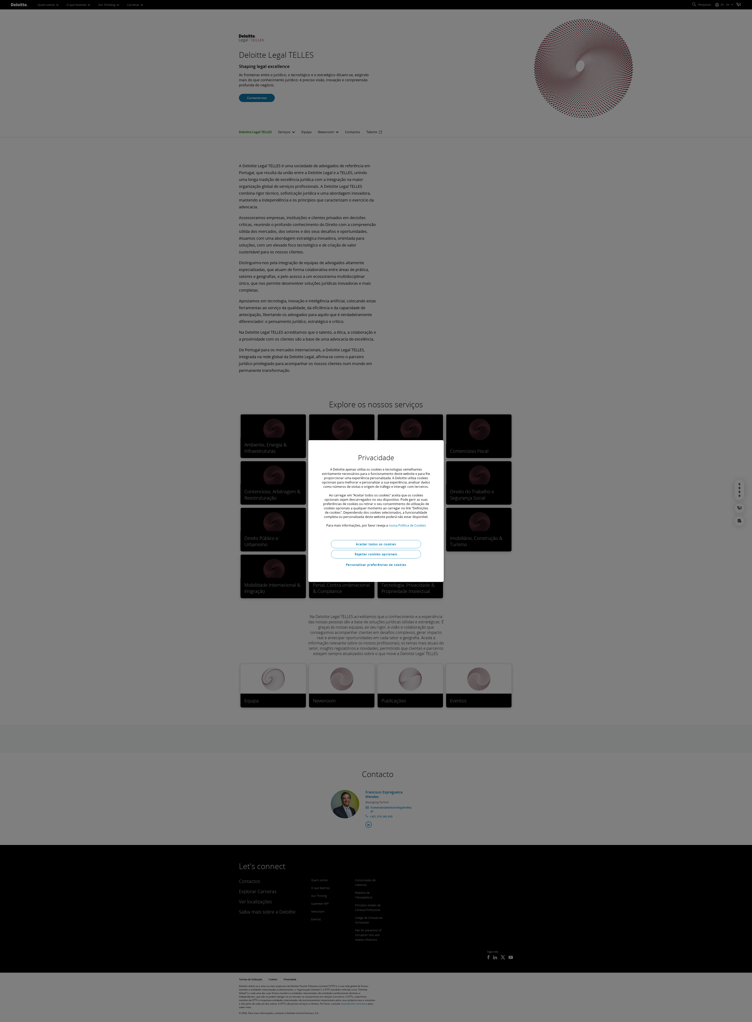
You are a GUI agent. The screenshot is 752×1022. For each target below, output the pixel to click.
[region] (376, 511)
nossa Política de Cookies (407, 525)
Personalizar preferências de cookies (376, 565)
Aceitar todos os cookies (376, 544)
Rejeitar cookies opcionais (376, 554)
